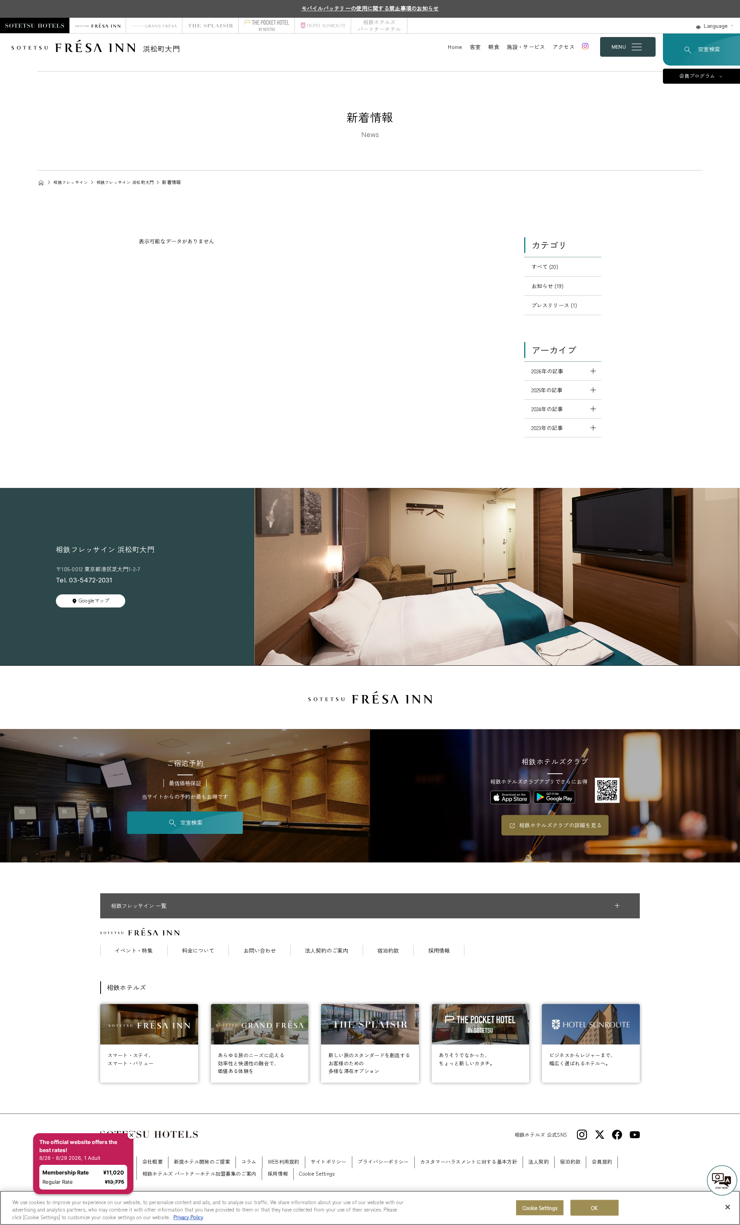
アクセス (564, 47)
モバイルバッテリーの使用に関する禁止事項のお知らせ (370, 8)
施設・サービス (526, 47)
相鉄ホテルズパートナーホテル (379, 25)
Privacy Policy (188, 1217)
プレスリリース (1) (554, 305)
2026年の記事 (547, 371)
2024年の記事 (547, 409)
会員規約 (602, 1161)
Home (455, 47)
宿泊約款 (388, 950)
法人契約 (538, 1161)
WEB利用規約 (283, 1161)
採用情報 (439, 950)
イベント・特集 (134, 950)
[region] (370, 1208)
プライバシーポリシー (383, 1161)
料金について (198, 950)
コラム (249, 1161)
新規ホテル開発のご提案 (202, 1161)
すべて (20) (544, 266)
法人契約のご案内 (326, 950)
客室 (475, 47)
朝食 (494, 47)
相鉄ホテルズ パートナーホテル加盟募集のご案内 (199, 1173)
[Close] (727, 1206)
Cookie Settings (540, 1207)
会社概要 (152, 1161)
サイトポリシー (328, 1161)
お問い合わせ (260, 950)
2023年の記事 (547, 428)
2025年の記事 (546, 390)
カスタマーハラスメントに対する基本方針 (468, 1161)
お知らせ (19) (547, 286)
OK (594, 1207)
